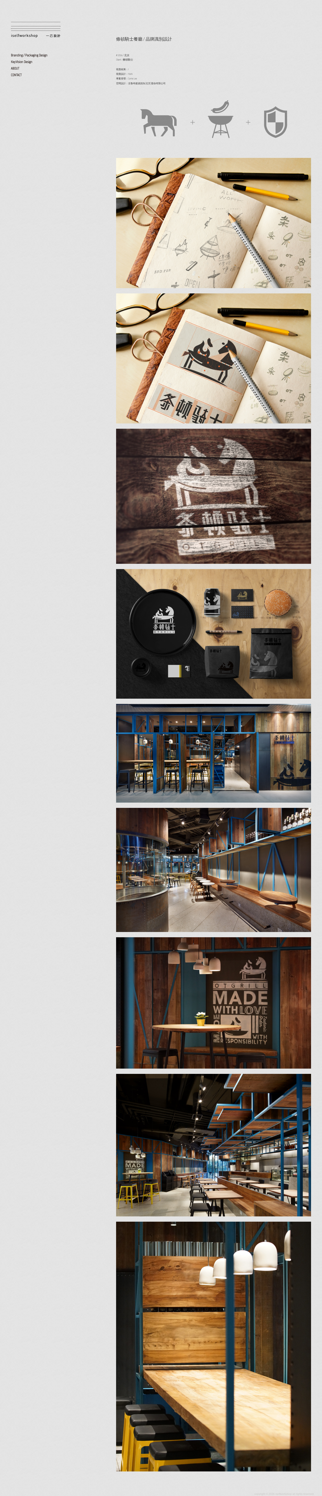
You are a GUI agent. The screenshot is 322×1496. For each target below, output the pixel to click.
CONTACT (16, 75)
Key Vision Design (21, 62)
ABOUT (15, 68)
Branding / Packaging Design (29, 55)
